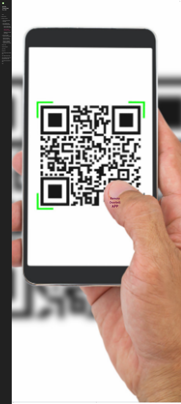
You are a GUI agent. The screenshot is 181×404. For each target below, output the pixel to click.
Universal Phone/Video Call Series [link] (6, 21)
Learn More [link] (3, 48)
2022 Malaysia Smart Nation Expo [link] (6, 53)
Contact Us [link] (3, 50)
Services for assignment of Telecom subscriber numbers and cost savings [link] (7, 42)
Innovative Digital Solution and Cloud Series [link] (7, 35)
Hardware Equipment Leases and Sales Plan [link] (6, 38)
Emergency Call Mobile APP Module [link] (7, 33)
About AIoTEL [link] (4, 16)
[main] (115, 202)
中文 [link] (2, 63)
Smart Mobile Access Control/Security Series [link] (6, 24)
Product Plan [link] (4, 44)
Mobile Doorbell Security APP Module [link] (7, 30)
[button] (180, 1)
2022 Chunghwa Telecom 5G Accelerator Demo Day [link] (6, 58)
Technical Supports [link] (5, 46)
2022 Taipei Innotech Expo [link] (6, 55)
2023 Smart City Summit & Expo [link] (6, 61)
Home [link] (3, 14)
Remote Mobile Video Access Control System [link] (7, 27)
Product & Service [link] (5, 18)
